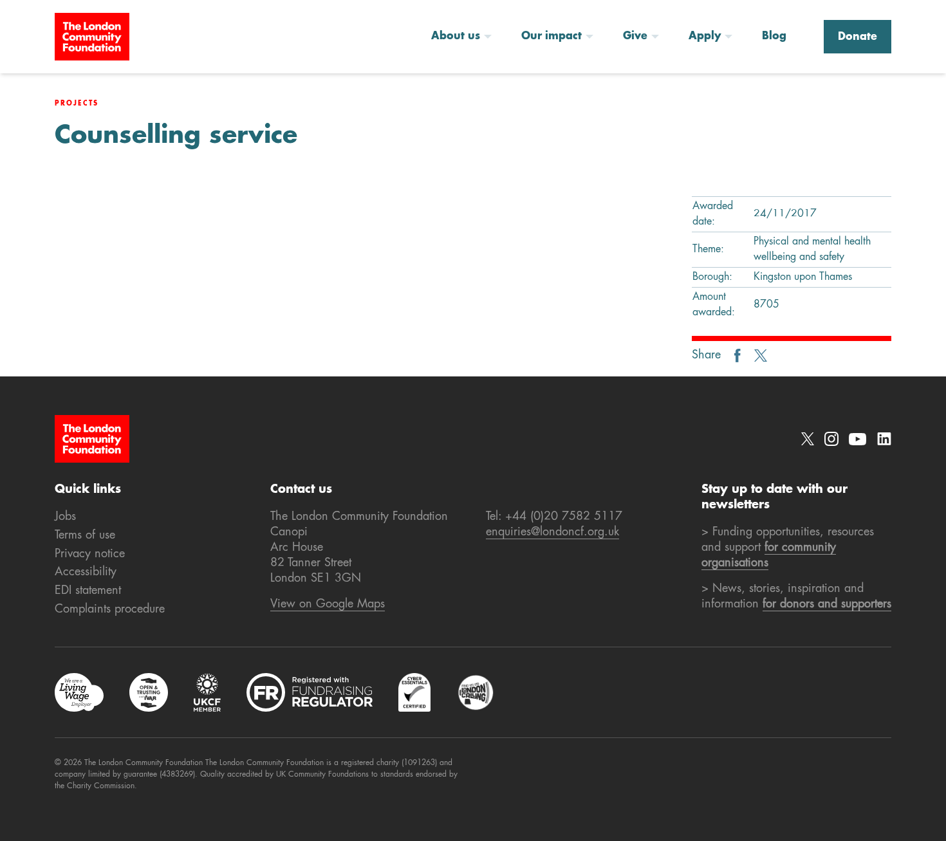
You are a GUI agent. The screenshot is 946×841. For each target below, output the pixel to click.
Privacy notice (90, 554)
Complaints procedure (110, 609)
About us (455, 37)
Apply (705, 37)
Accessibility (85, 572)
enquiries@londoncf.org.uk (552, 532)
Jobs (65, 516)
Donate (857, 37)
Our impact (551, 37)
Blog (774, 37)
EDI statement (88, 590)
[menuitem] (466, 36)
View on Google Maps (327, 604)
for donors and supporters (827, 604)
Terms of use (85, 535)
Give (635, 37)
